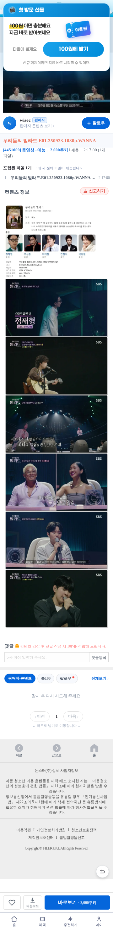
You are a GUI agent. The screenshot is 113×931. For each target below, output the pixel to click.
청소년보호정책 (84, 830)
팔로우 (65, 678)
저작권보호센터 (41, 837)
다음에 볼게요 (25, 49)
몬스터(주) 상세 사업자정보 (56, 770)
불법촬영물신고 (72, 837)
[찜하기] (12, 902)
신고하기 (97, 191)
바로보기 (77, 902)
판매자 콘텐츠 (20, 678)
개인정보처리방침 (51, 830)
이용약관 (23, 830)
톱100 (46, 678)
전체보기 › (100, 678)
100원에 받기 (73, 49)
